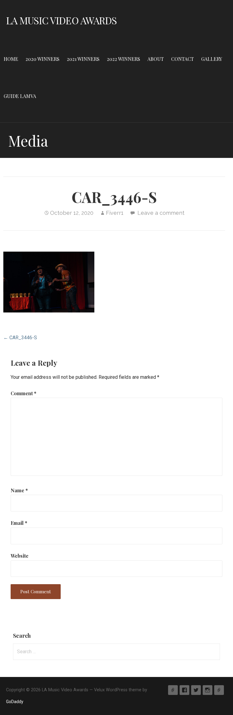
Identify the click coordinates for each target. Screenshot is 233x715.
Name (19, 490)
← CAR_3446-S (20, 337)
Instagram (207, 690)
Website (20, 556)
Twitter (196, 690)
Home (11, 59)
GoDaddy (14, 701)
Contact (182, 59)
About (155, 59)
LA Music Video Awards (61, 20)
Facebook (184, 690)
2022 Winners (123, 59)
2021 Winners (83, 59)
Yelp (173, 690)
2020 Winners (42, 59)
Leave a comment (160, 213)
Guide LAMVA (20, 96)
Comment (23, 393)
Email (19, 523)
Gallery (211, 59)
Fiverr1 (114, 213)
